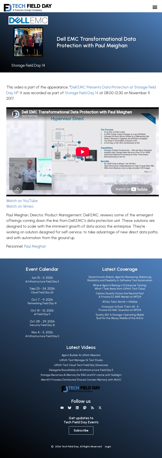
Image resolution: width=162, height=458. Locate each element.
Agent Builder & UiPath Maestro (81, 355)
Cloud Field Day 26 (42, 292)
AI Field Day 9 (42, 314)
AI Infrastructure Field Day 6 (42, 336)
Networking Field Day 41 (42, 303)
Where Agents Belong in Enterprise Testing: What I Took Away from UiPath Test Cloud (120, 287)
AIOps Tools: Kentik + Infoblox (120, 301)
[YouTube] (62, 408)
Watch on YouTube (22, 201)
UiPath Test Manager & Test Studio (81, 360)
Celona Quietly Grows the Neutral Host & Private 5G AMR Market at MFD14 (120, 295)
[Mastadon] (85, 408)
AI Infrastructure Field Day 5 (42, 281)
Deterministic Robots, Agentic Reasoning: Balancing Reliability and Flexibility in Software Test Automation (119, 278)
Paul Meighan (35, 246)
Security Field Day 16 (42, 325)
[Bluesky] (69, 408)
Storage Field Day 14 (28, 65)
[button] (155, 7)
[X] (100, 408)
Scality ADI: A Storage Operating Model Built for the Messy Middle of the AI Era (120, 316)
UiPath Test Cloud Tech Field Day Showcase (81, 365)
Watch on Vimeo (20, 206)
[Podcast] (92, 408)
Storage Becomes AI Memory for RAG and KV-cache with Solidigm (81, 375)
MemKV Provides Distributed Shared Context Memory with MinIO (81, 379)
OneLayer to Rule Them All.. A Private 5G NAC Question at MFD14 (120, 308)
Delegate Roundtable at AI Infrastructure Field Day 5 (81, 370)
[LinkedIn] (77, 408)
